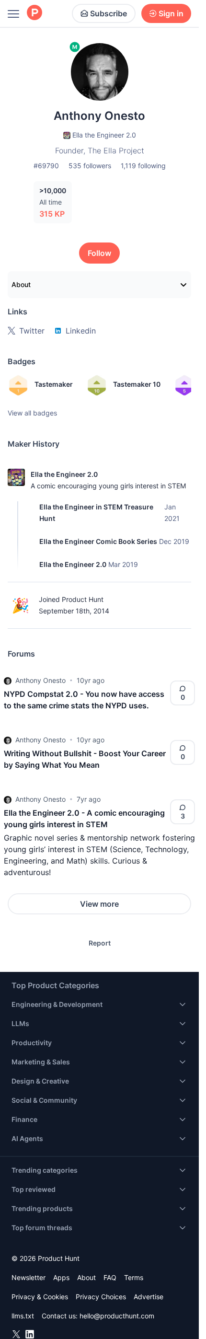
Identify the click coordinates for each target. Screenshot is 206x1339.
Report (100, 943)
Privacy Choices (101, 1297)
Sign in (171, 13)
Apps (61, 1277)
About (21, 284)
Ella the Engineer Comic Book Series (98, 541)
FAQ (109, 1277)
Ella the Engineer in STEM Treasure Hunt (96, 512)
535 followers (90, 166)
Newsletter (28, 1277)
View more (99, 904)
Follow (99, 253)
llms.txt (22, 1316)
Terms (133, 1277)
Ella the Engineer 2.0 (64, 474)
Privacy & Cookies (39, 1297)
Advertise (148, 1297)
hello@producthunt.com (117, 1316)
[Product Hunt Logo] (34, 13)
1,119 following (143, 166)
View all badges (32, 413)
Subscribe (108, 13)
